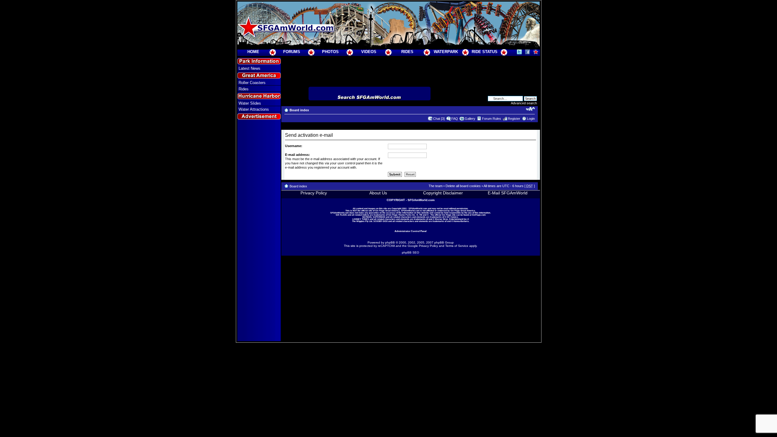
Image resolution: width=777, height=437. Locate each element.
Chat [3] (439, 118)
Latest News (249, 68)
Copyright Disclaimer (443, 192)
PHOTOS (330, 51)
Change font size (530, 109)
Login (531, 118)
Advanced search (524, 103)
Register (514, 118)
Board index (299, 110)
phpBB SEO (410, 252)
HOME (253, 51)
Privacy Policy (313, 192)
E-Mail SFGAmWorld (508, 192)
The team (436, 186)
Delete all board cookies (463, 186)
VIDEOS (368, 51)
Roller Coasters (252, 82)
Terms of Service (456, 245)
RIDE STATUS (484, 51)
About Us (378, 192)
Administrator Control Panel (410, 231)
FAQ (454, 118)
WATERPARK (446, 51)
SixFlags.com (479, 215)
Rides (244, 89)
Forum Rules (491, 118)
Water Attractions (254, 109)
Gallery (470, 118)
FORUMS (291, 51)
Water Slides (250, 103)
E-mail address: (297, 154)
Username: (293, 146)
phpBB (390, 242)
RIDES (407, 51)
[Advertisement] (259, 231)
